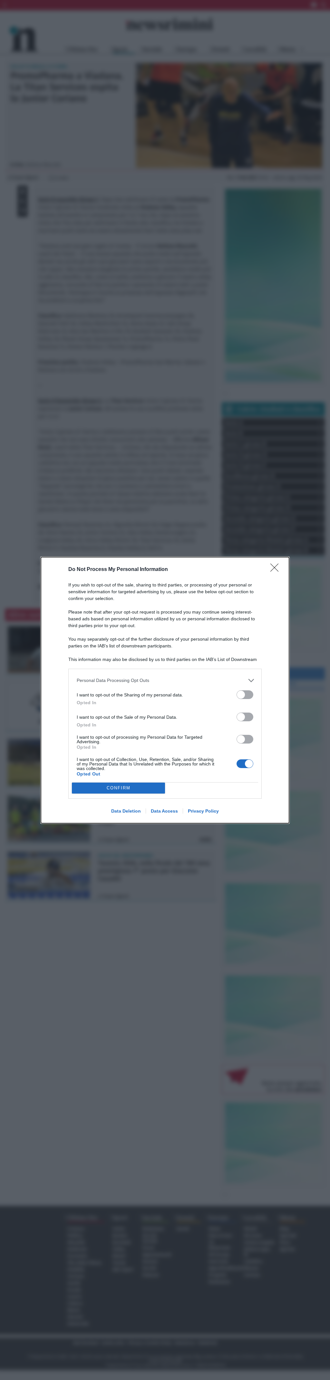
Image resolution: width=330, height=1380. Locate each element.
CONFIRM (119, 787)
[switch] (245, 694)
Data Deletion (126, 811)
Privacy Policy (203, 811)
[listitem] (165, 680)
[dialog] (165, 690)
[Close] (276, 570)
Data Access (164, 811)
